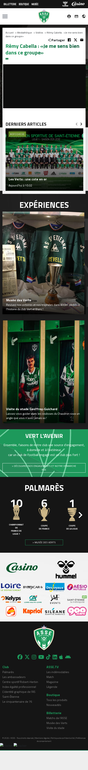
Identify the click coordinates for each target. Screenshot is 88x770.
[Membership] (75, 16)
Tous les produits (56, 700)
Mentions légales (42, 738)
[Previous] (76, 123)
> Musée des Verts (44, 542)
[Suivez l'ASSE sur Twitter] (27, 657)
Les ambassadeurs (14, 677)
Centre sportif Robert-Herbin (20, 682)
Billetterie (10, 4)
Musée (35, 4)
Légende (51, 687)
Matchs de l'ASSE (56, 718)
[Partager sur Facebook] (69, 40)
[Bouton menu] (5, 16)
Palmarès (8, 672)
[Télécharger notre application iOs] (61, 657)
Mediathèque (24, 33)
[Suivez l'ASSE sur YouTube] (41, 657)
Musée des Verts (56, 723)
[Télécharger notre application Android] (68, 657)
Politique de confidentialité (62, 738)
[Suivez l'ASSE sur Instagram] (34, 657)
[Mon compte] (68, 16)
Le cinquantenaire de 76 (17, 701)
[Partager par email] (81, 40)
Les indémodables (57, 672)
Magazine (52, 682)
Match (50, 677)
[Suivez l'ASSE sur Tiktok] (48, 657)
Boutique (24, 4)
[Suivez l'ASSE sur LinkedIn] (55, 657)
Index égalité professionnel (19, 687)
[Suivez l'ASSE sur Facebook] (20, 657)
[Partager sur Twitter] (75, 40)
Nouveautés (53, 705)
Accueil (10, 33)
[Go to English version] (82, 16)
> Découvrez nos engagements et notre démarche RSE (44, 468)
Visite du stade (55, 728)
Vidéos (39, 33)
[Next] (81, 123)
